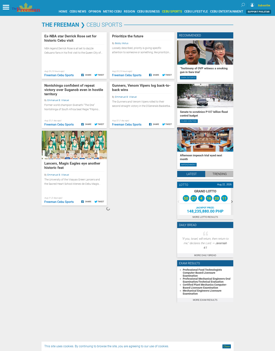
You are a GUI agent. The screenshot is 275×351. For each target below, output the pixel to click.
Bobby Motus (121, 43)
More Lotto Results (205, 217)
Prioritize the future (127, 36)
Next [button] (232, 201)
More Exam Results (205, 300)
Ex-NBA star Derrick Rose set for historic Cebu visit (70, 38)
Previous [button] (178, 201)
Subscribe (264, 5)
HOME (63, 11)
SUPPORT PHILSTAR (259, 11)
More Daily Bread (205, 255)
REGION (129, 11)
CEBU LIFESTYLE (196, 11)
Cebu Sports (104, 24)
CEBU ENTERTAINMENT (226, 11)
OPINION (94, 11)
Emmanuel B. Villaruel (58, 100)
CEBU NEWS (78, 11)
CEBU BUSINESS (148, 11)
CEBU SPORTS (172, 11)
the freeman (60, 24)
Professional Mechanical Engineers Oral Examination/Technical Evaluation (206, 280)
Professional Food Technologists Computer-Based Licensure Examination (202, 272)
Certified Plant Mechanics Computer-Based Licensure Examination (205, 286)
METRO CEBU (112, 11)
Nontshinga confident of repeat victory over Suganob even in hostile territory (73, 89)
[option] (205, 201)
